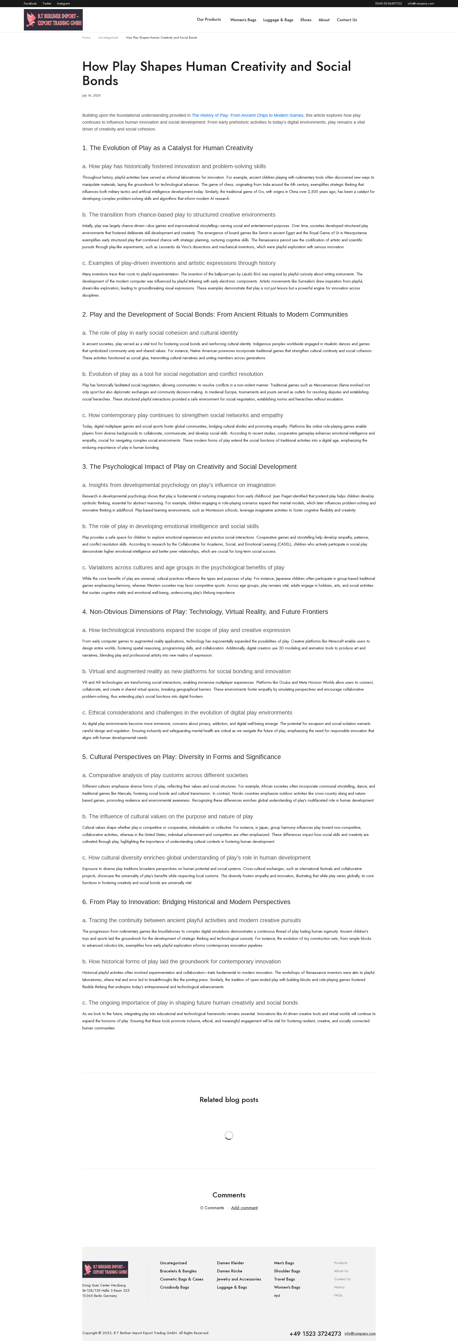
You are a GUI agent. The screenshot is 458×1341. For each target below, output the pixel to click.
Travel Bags (284, 1279)
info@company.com (421, 3)
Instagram (63, 3)
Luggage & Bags (232, 1287)
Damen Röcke (229, 1271)
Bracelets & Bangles (178, 1271)
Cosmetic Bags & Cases (181, 1279)
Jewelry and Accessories (239, 1279)
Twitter (46, 3)
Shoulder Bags (287, 1271)
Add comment (244, 1207)
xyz (277, 1295)
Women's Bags (287, 1287)
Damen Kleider (230, 1263)
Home (86, 37)
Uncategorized (108, 37)
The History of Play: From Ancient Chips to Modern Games (247, 115)
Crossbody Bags (174, 1287)
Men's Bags (284, 1263)
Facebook (30, 3)
